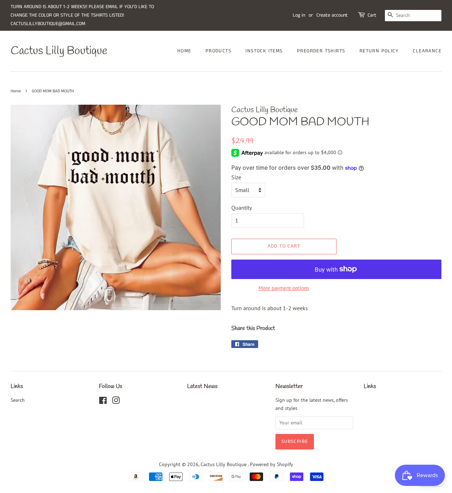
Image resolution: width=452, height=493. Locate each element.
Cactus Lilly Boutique (59, 51)
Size (236, 177)
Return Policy (379, 50)
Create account (332, 15)
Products (218, 50)
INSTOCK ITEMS (263, 50)
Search (18, 400)
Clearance (427, 50)
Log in (299, 15)
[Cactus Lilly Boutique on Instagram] (116, 402)
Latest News (202, 386)
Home (184, 50)
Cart (372, 15)
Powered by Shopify (271, 464)
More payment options (283, 288)
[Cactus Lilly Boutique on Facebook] (103, 402)
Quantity (241, 207)
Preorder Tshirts (321, 50)
